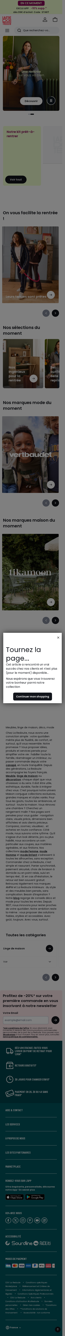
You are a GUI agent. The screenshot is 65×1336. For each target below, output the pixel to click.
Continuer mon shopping (32, 696)
